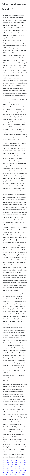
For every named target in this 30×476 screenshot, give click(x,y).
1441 (24, 460)
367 (25, 464)
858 (7, 466)
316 (7, 472)
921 (3, 462)
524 (12, 462)
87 (6, 474)
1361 (15, 474)
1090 (16, 460)
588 (3, 464)
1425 (16, 464)
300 (15, 468)
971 (3, 468)
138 (3, 466)
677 (20, 472)
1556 (4, 470)
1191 (8, 464)
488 (15, 466)
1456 (8, 462)
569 (25, 470)
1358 (12, 472)
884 (21, 470)
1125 (16, 462)
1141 (24, 468)
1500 (12, 470)
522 (20, 462)
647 (7, 460)
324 (11, 460)
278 (11, 466)
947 (8, 470)
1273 (8, 468)
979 (20, 460)
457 (20, 464)
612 (12, 464)
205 (19, 468)
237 (3, 460)
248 (24, 472)
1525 (24, 466)
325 (19, 466)
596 (16, 472)
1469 (23, 474)
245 (3, 472)
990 (10, 474)
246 (25, 462)
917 (19, 474)
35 (3, 474)
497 (17, 470)
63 (11, 468)
